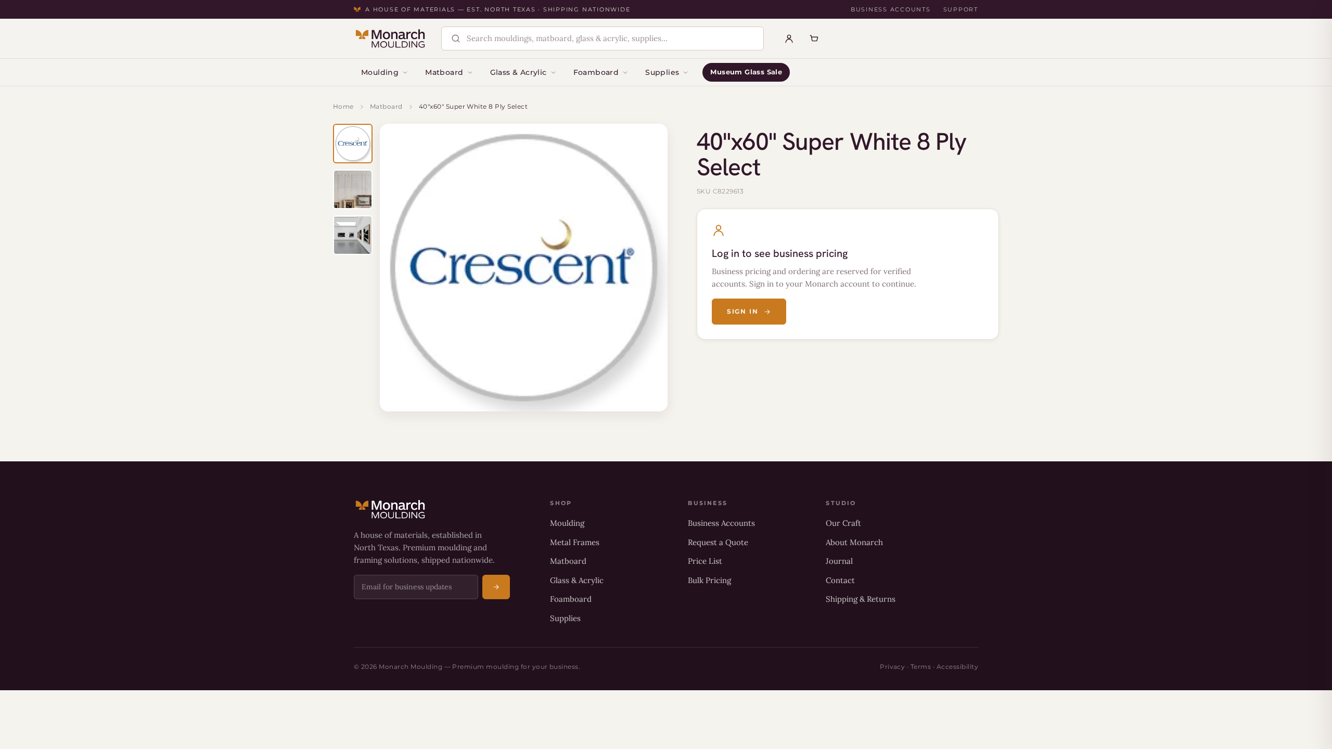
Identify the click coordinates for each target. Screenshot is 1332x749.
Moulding (380, 72)
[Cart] (814, 38)
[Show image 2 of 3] (353, 189)
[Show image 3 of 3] (353, 235)
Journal (839, 561)
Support (960, 9)
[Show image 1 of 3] (353, 143)
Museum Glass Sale (746, 72)
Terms (921, 666)
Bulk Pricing (709, 580)
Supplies (662, 72)
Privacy (892, 666)
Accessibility (957, 666)
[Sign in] (789, 38)
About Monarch (854, 542)
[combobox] (611, 39)
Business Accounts (891, 9)
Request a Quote (718, 542)
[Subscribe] (496, 587)
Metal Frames (574, 542)
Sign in (743, 311)
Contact (840, 580)
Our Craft (843, 523)
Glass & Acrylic (518, 72)
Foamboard (596, 72)
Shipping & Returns (860, 599)
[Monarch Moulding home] (390, 38)
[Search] (456, 38)
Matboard (444, 72)
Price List (705, 561)
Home (343, 106)
